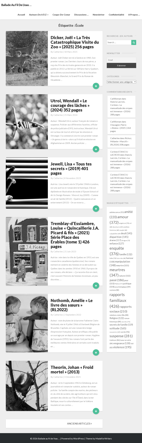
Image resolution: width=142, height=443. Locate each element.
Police (119, 284)
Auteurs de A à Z (38, 14)
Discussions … (81, 14)
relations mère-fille (119, 315)
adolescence (117, 212)
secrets (125, 322)
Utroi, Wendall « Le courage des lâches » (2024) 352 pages (70, 105)
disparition (119, 236)
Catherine (58, 52)
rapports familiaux (118, 300)
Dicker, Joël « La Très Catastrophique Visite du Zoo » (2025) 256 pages (75, 42)
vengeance (121, 343)
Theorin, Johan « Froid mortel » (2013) (72, 369)
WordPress (78, 438)
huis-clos (121, 258)
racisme (114, 290)
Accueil (21, 14)
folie (113, 258)
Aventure (118, 227)
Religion (117, 318)
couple (123, 230)
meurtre (122, 265)
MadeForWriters (104, 438)
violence (122, 347)
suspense (121, 336)
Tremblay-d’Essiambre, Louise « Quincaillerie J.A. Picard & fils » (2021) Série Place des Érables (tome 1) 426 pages (75, 235)
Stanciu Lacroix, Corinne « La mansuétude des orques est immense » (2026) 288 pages (121, 108)
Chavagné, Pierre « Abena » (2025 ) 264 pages (120, 127)
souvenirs (115, 332)
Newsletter (99, 14)
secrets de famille (121, 324)
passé (117, 280)
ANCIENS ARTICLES (78, 423)
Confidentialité (116, 14)
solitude (118, 328)
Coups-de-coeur (61, 14)
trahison (115, 340)
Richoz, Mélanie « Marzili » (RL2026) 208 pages (121, 141)
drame (115, 240)
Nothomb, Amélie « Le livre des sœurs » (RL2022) (72, 305)
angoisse (124, 223)
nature (124, 276)
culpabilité (115, 234)
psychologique (122, 287)
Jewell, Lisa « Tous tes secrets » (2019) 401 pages (71, 168)
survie (125, 332)
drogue (126, 240)
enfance (117, 243)
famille (125, 254)
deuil (126, 233)
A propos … (134, 14)
